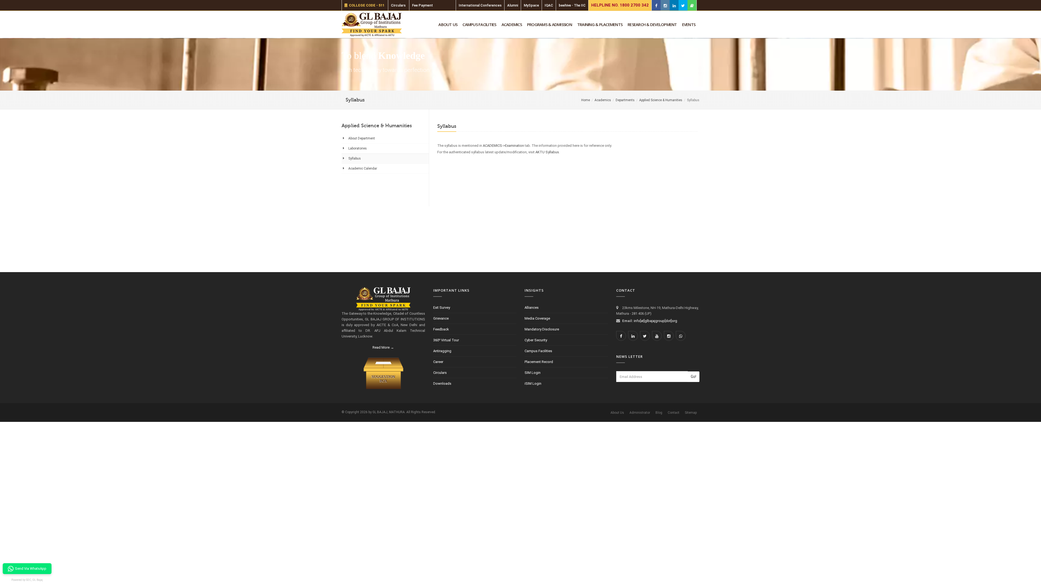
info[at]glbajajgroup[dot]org (655, 321)
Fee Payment (422, 5)
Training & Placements (599, 24)
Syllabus (354, 158)
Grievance (441, 318)
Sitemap (691, 413)
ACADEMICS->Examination (503, 146)
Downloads (442, 383)
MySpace (531, 5)
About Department (361, 138)
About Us (447, 24)
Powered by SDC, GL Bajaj (27, 579)
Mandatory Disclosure (542, 329)
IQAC (549, 5)
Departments (625, 100)
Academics (512, 24)
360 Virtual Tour (446, 340)
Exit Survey (441, 307)
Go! (693, 376)
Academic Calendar (362, 168)
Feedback (441, 329)
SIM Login (533, 373)
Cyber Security (536, 340)
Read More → (383, 347)
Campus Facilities (479, 24)
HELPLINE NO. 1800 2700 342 (620, 5)
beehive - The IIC (572, 5)
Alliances (532, 307)
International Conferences (480, 5)
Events (689, 24)
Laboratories (357, 148)
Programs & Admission (549, 24)
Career (438, 362)
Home (585, 100)
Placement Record (539, 362)
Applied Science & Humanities (660, 100)
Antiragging (442, 351)
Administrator (639, 413)
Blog (659, 413)
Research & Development (652, 24)
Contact (673, 413)
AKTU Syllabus (547, 152)
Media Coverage (537, 318)
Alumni (512, 5)
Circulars (398, 5)
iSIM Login (533, 383)
